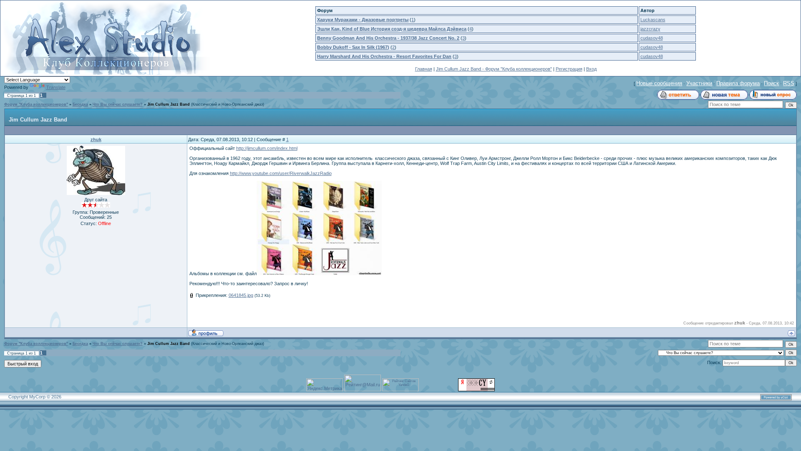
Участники (699, 83)
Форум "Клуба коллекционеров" (36, 104)
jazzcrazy (650, 28)
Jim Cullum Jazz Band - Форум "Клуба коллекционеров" (494, 68)
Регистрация (569, 68)
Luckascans (652, 19)
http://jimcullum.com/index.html (266, 148)
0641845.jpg (241, 295)
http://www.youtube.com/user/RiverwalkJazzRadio (281, 173)
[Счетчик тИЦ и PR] (476, 389)
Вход (591, 68)
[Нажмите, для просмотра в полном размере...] (319, 273)
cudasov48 (651, 38)
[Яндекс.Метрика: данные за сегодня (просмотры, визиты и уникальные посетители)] (324, 384)
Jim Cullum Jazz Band (168, 104)
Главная (423, 68)
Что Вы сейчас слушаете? (118, 104)
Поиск (771, 83)
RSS (788, 83)
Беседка (80, 104)
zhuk (96, 139)
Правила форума (738, 83)
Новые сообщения (659, 83)
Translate (55, 87)
